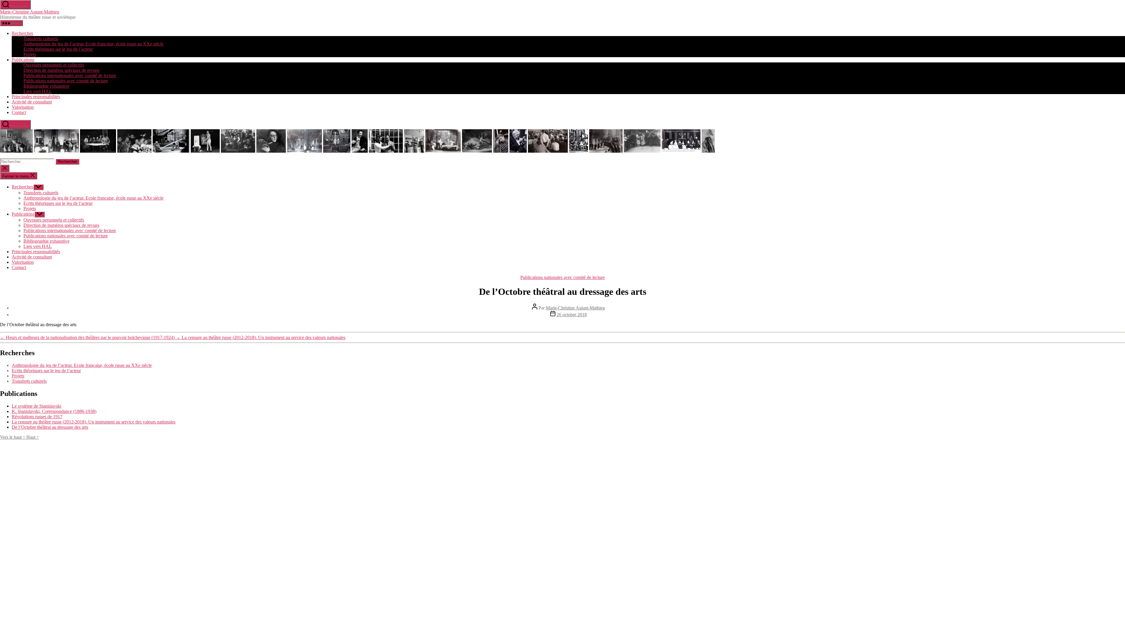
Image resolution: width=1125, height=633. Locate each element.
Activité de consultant (32, 101)
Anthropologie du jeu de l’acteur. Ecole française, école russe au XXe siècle (93, 43)
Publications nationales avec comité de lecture (65, 80)
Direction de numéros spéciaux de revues (61, 70)
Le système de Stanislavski (36, 406)
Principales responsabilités (36, 96)
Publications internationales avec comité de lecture (69, 75)
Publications (23, 59)
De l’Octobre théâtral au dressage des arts (50, 427)
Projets (29, 54)
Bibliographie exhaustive (46, 86)
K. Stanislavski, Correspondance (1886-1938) (54, 411)
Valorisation (23, 107)
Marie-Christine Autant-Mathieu (29, 11)
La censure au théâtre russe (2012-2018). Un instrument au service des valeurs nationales (93, 421)
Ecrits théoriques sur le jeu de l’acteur (58, 49)
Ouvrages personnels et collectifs (53, 64)
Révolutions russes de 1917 (37, 416)
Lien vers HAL (37, 91)
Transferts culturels (40, 38)
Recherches (22, 33)
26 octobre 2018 (572, 314)
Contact (19, 112)
